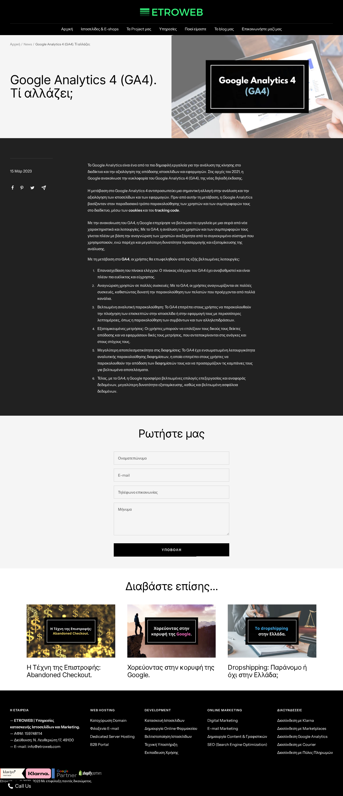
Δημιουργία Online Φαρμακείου (171, 728)
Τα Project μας (139, 29)
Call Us (22, 786)
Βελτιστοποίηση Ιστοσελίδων (168, 736)
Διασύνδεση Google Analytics (302, 736)
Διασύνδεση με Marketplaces (301, 728)
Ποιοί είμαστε (195, 29)
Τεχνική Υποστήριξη (161, 744)
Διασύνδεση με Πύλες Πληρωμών (305, 752)
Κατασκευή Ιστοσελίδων (165, 720)
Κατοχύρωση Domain (108, 720)
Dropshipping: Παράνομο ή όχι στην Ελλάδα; (267, 670)
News (28, 44)
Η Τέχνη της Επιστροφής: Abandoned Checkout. (64, 670)
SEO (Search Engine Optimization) (237, 744)
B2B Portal (99, 744)
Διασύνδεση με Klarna (295, 720)
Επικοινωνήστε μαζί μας (262, 29)
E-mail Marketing (222, 728)
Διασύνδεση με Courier (296, 744)
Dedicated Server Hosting (112, 736)
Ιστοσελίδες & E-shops (100, 29)
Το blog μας (224, 29)
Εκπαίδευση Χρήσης (161, 752)
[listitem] (13, 188)
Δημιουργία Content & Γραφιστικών (237, 736)
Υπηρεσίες (168, 29)
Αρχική (67, 29)
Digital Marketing (222, 720)
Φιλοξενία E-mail (104, 728)
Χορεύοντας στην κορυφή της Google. (170, 670)
